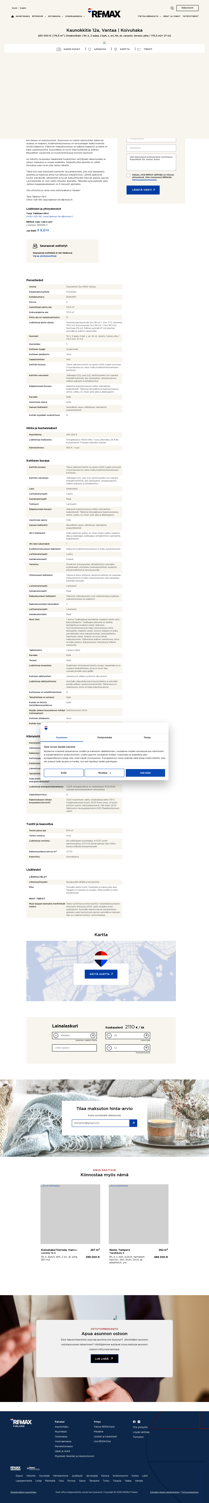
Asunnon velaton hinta (86, 1040)
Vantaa (139, 1481)
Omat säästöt (90, 1053)
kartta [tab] (124, 49)
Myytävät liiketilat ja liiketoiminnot (74, 1456)
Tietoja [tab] (147, 737)
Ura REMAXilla (102, 1441)
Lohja (38, 1481)
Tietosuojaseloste (190, 1492)
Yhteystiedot (191, 16)
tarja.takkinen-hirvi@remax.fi (58, 217)
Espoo (19, 1476)
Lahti (145, 1476)
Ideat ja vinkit (172, 16)
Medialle (98, 1432)
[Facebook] (134, 1421)
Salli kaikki (145, 773)
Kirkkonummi (120, 1476)
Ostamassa (54, 16)
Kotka (135, 1476)
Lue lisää (102, 1359)
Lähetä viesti (142, 190)
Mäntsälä (50, 1481)
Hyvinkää (44, 1476)
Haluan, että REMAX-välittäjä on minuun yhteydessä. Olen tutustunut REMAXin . (153, 177)
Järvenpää (92, 1476)
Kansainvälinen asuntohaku (23, 1492)
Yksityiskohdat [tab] (104, 737)
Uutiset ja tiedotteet (105, 1437)
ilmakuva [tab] (99, 49)
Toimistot (138, 1437)
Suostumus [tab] (62, 737)
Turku (106, 1481)
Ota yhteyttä (140, 1427)
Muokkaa (102, 773)
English (23, 8)
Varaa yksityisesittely (45, 256)
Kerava (105, 1476)
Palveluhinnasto (64, 1446)
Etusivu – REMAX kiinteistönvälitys (13, 16)
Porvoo (71, 1481)
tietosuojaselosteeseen (144, 180)
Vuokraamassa (73, 16)
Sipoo (82, 1481)
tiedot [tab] (147, 49)
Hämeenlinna (60, 1476)
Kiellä (63, 773)
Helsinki (31, 1476)
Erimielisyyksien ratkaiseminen (164, 1492)
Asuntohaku (23, 16)
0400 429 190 (34, 217)
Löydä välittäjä (141, 1432)
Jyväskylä (77, 1476)
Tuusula (117, 1481)
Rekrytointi (187, 8)
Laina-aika (145, 1040)
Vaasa (128, 1481)
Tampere (94, 1481)
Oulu (61, 1481)
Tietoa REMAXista (148, 16)
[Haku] (172, 8)
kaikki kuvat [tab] (71, 49)
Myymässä (37, 16)
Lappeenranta (24, 1481)
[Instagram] (139, 1421)
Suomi (14, 8)
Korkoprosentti (143, 1053)
